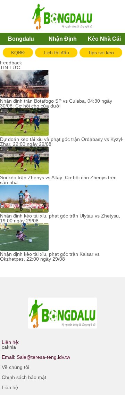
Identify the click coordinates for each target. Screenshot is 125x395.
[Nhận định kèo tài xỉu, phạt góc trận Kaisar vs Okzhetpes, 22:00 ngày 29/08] (24, 237)
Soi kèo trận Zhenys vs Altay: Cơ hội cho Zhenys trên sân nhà (58, 180)
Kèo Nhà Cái (104, 39)
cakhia (9, 347)
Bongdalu (21, 39)
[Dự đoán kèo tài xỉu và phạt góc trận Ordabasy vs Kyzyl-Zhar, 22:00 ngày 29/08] (24, 122)
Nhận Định (63, 39)
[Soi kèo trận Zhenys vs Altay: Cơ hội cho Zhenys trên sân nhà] (24, 161)
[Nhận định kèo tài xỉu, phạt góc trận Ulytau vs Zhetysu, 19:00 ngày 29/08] (24, 199)
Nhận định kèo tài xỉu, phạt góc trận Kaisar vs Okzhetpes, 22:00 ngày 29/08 (50, 256)
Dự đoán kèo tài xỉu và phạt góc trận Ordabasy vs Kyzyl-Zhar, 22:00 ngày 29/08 (62, 142)
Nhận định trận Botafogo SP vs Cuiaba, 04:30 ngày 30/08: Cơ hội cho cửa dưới (56, 103)
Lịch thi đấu (56, 52)
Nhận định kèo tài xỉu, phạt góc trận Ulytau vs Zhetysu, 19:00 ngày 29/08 (60, 218)
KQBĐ (18, 52)
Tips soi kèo (101, 52)
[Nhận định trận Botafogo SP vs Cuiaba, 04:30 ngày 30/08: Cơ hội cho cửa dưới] (24, 84)
